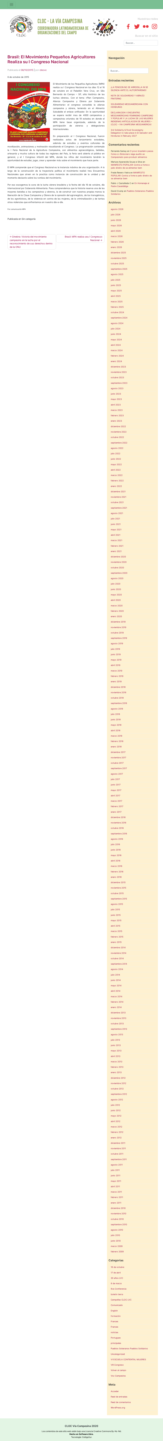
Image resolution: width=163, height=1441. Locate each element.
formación (115, 1316)
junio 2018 (116, 719)
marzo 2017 (116, 801)
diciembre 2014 (118, 947)
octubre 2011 (117, 1154)
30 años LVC (117, 1278)
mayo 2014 (116, 985)
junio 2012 (116, 1110)
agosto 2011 (117, 1165)
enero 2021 (116, 551)
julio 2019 (115, 649)
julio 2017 (115, 779)
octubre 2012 (117, 1089)
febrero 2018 (117, 741)
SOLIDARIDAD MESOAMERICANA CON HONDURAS (129, 105)
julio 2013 (115, 1040)
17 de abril (116, 1272)
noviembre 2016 (118, 823)
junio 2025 (116, 285)
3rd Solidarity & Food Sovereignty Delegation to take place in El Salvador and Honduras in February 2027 (131, 133)
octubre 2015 (117, 893)
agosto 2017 (117, 774)
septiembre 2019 (119, 638)
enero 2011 (116, 1203)
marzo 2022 (117, 475)
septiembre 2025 (119, 269)
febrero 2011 (117, 1197)
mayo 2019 (116, 660)
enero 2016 (116, 877)
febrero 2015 (117, 937)
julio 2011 (115, 1170)
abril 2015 (115, 926)
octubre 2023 (117, 377)
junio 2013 (116, 1045)
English (114, 1310)
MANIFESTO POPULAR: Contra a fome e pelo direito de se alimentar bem (131, 175)
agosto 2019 (117, 643)
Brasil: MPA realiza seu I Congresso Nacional (83, 238)
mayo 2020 (116, 595)
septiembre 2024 (119, 318)
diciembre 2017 (118, 752)
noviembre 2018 (118, 692)
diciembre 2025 (118, 252)
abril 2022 (116, 470)
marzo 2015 (116, 931)
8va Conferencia (118, 1289)
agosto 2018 (117, 709)
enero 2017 (116, 812)
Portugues (116, 1338)
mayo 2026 (116, 225)
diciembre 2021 (118, 491)
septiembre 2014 (119, 964)
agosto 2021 (117, 513)
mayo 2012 (116, 1116)
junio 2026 (116, 220)
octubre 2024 (117, 312)
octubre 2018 (117, 698)
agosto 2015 (117, 904)
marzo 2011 (116, 1192)
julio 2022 (115, 453)
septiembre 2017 (119, 768)
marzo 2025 (117, 301)
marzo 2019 (116, 671)
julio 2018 (115, 714)
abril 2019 (115, 665)
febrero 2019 (117, 676)
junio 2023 (116, 394)
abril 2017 (115, 795)
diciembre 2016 (118, 817)
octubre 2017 (117, 763)
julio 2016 (115, 844)
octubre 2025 (117, 263)
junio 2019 (116, 654)
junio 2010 (116, 1241)
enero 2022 (116, 486)
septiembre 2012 (119, 1094)
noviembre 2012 (118, 1083)
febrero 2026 (117, 242)
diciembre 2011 (118, 1143)
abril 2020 (116, 600)
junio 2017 (115, 784)
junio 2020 (116, 589)
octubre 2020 (117, 567)
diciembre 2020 (118, 556)
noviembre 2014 (118, 953)
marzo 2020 (117, 605)
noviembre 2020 (119, 562)
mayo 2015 (116, 920)
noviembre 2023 (119, 372)
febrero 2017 (117, 806)
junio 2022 (116, 459)
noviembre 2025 (119, 258)
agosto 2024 (117, 323)
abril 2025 (116, 296)
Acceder (115, 1391)
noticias (114, 1332)
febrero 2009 (117, 1251)
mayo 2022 (116, 464)
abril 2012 (115, 1121)
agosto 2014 (117, 969)
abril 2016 (115, 861)
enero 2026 (116, 247)
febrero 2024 (117, 356)
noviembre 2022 (119, 432)
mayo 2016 (116, 855)
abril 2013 (115, 1056)
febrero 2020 (117, 611)
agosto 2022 (117, 448)
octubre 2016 (117, 828)
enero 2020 (116, 616)
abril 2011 (115, 1186)
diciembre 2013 (118, 1012)
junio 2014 (116, 980)
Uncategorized (118, 1354)
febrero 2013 (117, 1067)
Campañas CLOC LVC (121, 1300)
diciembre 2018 (118, 687)
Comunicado (117, 1305)
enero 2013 (116, 1072)
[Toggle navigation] (11, 4)
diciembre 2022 (118, 426)
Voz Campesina (118, 1376)
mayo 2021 (116, 529)
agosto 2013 (117, 1034)
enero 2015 (116, 942)
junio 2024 (116, 334)
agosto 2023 (117, 388)
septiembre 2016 (119, 833)
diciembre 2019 (118, 622)
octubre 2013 (117, 1023)
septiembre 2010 (119, 1224)
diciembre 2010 (118, 1208)
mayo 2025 (116, 290)
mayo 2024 (116, 339)
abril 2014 (115, 991)
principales (116, 1343)
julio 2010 (115, 1235)
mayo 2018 (116, 725)
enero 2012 (116, 1137)
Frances (114, 1321)
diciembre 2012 (118, 1078)
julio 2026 (115, 214)
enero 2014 (116, 1007)
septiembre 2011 (119, 1159)
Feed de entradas (119, 1397)
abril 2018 (115, 730)
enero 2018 (116, 746)
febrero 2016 (117, 871)
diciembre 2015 (118, 882)
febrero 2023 (117, 415)
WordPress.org (118, 1407)
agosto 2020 (117, 578)
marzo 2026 (117, 236)
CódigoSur (87, 1437)
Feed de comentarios (121, 1402)
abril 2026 (116, 231)
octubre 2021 (117, 502)
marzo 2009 (117, 1246)
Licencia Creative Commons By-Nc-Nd (103, 1431)
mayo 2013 (116, 1050)
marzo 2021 (116, 540)
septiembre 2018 (119, 703)
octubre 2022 (117, 437)
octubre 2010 (117, 1219)
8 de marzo (116, 1283)
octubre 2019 (117, 633)
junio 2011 (115, 1175)
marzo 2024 (117, 350)
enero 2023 (116, 421)
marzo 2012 (116, 1127)
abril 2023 (116, 405)
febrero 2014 (117, 1002)
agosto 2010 (117, 1230)
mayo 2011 (116, 1181)
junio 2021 (116, 524)
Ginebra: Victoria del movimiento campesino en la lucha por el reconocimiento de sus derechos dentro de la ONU (31, 241)
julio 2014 (115, 975)
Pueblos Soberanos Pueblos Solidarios (129, 1348)
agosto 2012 (117, 1099)
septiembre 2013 (119, 1029)
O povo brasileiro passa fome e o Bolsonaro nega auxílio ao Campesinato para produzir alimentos (132, 154)
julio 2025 (115, 280)
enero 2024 (116, 361)
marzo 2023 (117, 410)
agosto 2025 (117, 274)
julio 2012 (115, 1105)
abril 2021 (115, 535)
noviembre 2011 (118, 1148)
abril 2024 (116, 345)
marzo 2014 (116, 996)
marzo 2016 (116, 866)
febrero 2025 (117, 307)
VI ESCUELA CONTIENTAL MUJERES (128, 1359)
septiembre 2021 (119, 508)
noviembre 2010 (118, 1213)
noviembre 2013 (118, 1018)
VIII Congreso (117, 1365)
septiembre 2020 (119, 573)
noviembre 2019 (118, 627)
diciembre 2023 (118, 367)
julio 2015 (115, 909)
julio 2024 (115, 328)
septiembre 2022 (119, 443)
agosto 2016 (117, 839)
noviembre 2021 (118, 497)
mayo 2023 (116, 399)
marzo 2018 (116, 736)
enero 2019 (116, 681)
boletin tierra (117, 1294)
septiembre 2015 (119, 899)
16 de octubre (117, 1267)
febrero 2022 (117, 480)
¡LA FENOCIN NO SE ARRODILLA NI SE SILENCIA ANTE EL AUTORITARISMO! (129, 88)
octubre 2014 (117, 958)
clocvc (43, 70)
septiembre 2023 (119, 383)
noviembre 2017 (118, 757)
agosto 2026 (117, 209)
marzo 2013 (116, 1061)
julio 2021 (115, 518)
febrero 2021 (117, 546)
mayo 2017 (116, 790)
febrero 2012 (117, 1132)
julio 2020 (115, 584)
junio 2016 (116, 850)
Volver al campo (118, 1370)
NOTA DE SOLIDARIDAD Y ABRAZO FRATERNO (128, 97)
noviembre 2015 (118, 888)
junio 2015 (116, 915)
